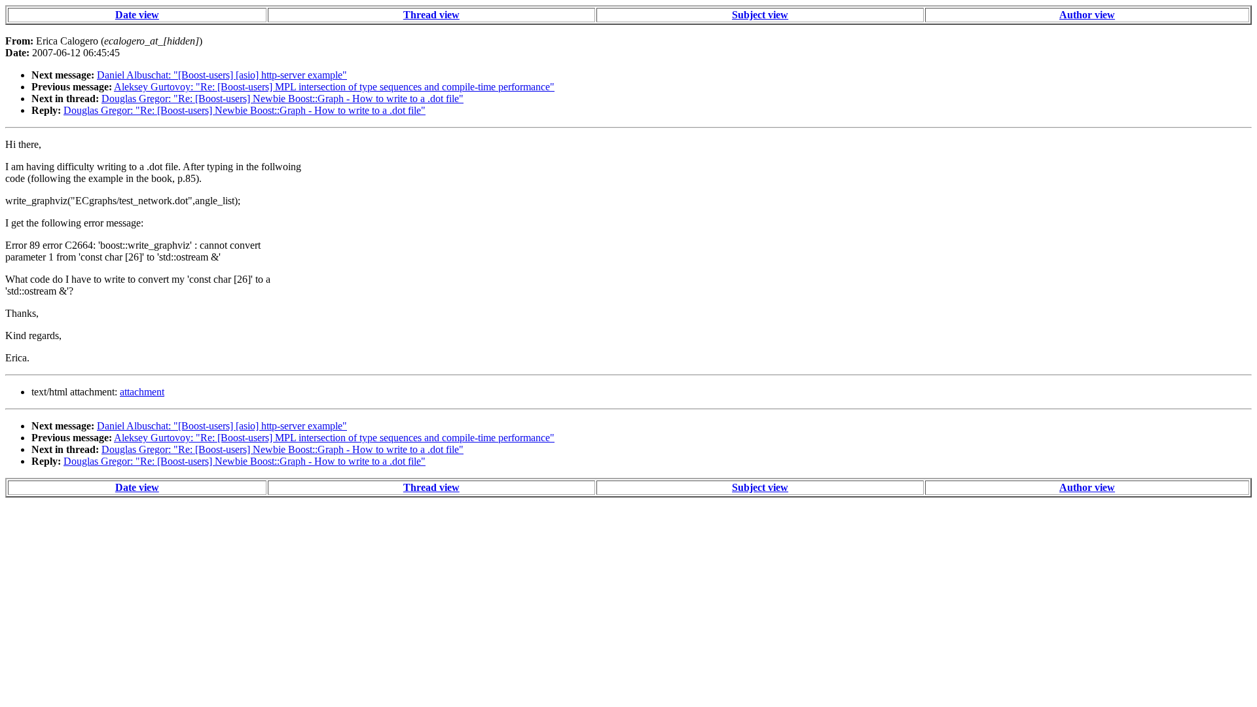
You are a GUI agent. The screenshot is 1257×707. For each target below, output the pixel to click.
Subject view (760, 14)
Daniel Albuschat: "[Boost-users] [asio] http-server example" (222, 75)
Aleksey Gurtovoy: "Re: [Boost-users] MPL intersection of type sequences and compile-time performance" (334, 86)
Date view (137, 14)
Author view (1087, 14)
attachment (142, 391)
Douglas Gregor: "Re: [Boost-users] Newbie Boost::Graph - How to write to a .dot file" (282, 98)
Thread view (431, 14)
